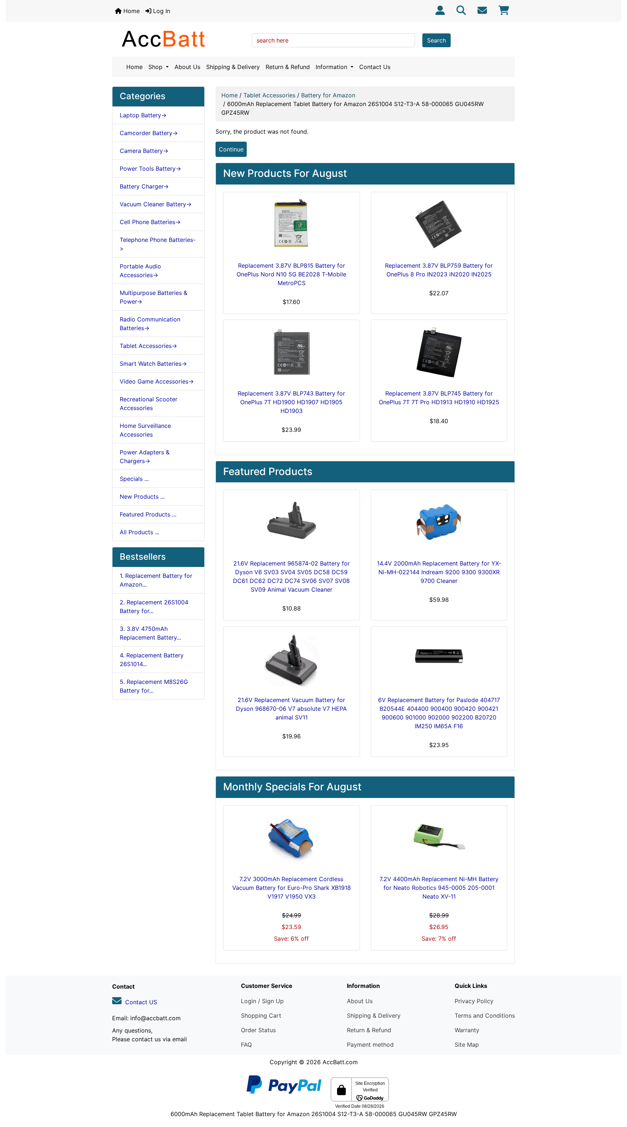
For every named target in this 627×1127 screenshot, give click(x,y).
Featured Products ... (148, 514)
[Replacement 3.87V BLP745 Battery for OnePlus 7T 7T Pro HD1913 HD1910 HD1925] (439, 353)
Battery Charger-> (144, 186)
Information (332, 66)
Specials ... (134, 478)
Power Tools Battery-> (150, 168)
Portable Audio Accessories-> (140, 271)
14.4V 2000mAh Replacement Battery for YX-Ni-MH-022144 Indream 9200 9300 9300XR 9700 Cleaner (439, 572)
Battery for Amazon (328, 95)
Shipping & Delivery (233, 66)
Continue (231, 149)
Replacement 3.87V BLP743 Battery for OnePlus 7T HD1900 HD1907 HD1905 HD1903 (291, 402)
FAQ (246, 1044)
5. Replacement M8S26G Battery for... (154, 686)
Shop (156, 66)
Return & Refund (288, 66)
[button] (613, 1091)
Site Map (467, 1044)
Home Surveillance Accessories (145, 430)
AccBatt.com (340, 1062)
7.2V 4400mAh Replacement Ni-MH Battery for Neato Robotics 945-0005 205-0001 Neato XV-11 (439, 887)
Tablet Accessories (269, 95)
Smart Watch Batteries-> (153, 363)
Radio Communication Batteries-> (150, 324)
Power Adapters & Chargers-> (144, 457)
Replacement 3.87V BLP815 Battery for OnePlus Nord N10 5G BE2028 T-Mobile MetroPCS (291, 274)
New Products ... (142, 496)
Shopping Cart (261, 1015)
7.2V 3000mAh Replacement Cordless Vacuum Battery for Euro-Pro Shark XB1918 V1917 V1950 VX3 (291, 887)
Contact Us (374, 66)
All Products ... (139, 532)
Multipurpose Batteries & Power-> (153, 297)
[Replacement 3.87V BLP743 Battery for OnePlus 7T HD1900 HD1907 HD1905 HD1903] (291, 353)
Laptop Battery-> (143, 115)
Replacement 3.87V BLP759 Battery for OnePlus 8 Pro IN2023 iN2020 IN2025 (439, 270)
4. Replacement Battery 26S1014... (152, 660)
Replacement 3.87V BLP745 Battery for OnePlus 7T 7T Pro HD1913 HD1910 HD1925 (439, 398)
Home (131, 11)
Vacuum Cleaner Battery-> (156, 204)
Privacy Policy (474, 1001)
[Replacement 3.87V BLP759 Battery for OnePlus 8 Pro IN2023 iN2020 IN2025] (439, 225)
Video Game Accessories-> (157, 381)
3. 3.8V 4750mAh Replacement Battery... (150, 633)
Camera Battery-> (144, 150)
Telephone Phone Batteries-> (158, 244)
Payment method (370, 1044)
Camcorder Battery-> (149, 133)
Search (436, 40)
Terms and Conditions (485, 1015)
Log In (160, 11)
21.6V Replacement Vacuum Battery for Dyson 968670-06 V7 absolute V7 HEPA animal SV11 (291, 708)
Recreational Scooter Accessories (148, 404)
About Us (187, 66)
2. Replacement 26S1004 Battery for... (154, 607)
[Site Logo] (179, 38)
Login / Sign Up (262, 1001)
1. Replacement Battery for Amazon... (156, 580)
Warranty (467, 1030)
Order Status (258, 1030)
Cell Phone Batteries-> (150, 222)
